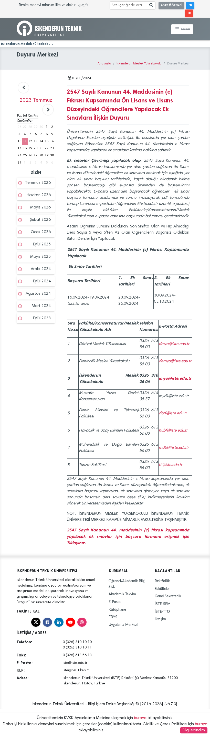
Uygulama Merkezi (123, 625)
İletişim (160, 619)
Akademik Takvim (122, 594)
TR (189, 13)
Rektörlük (162, 581)
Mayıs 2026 (40, 207)
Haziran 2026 (39, 195)
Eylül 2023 (42, 318)
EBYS (113, 617)
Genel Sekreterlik (168, 596)
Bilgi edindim (194, 730)
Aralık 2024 (41, 269)
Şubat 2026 (40, 220)
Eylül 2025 (42, 244)
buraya (140, 718)
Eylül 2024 (42, 281)
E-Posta (115, 602)
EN (190, 5)
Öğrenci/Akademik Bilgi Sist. (127, 584)
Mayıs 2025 (40, 257)
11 (25, 141)
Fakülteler (162, 589)
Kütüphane (117, 609)
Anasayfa (104, 63)
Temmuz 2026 (38, 183)
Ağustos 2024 (38, 294)
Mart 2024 (41, 306)
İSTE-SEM (163, 604)
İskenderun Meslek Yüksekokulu (139, 63)
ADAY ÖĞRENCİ (171, 5)
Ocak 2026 (41, 232)
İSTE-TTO (162, 612)
